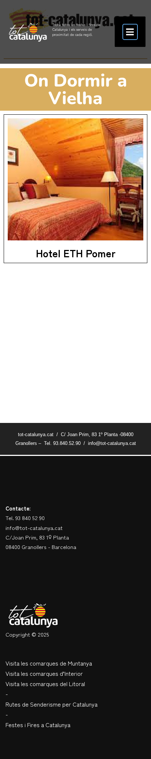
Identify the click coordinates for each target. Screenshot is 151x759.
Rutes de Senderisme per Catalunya (51, 704)
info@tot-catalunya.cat (34, 527)
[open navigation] (130, 31)
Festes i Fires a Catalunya (37, 724)
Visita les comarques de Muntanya (48, 663)
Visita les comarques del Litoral (45, 683)
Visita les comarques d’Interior (44, 673)
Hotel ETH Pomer (75, 253)
